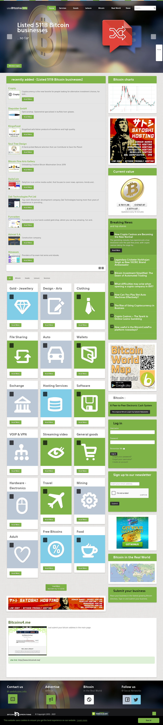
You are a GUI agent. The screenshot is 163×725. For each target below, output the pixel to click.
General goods (87, 434)
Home (51, 8)
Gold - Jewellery (21, 288)
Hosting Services (55, 386)
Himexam (13, 252)
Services (62, 8)
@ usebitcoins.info (16, 691)
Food (80, 532)
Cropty (12, 88)
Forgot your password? (122, 457)
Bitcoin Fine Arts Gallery (21, 161)
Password (114, 438)
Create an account (120, 462)
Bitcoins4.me (19, 622)
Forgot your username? (122, 459)
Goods (75, 8)
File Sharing (18, 337)
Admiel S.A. (14, 234)
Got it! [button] (148, 720)
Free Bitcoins (52, 532)
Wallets (82, 337)
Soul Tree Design (17, 143)
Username (114, 428)
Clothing (83, 288)
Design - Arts (52, 288)
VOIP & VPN (18, 434)
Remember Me (116, 449)
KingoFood (14, 126)
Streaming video (55, 434)
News (128, 8)
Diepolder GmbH (17, 108)
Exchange (17, 386)
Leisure (88, 8)
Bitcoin (101, 8)
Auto (46, 337)
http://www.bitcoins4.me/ (29, 660)
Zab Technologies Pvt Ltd (22, 196)
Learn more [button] (82, 720)
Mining (82, 483)
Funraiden (14, 216)
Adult (14, 537)
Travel (47, 483)
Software (83, 386)
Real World (116, 8)
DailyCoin (13, 179)
